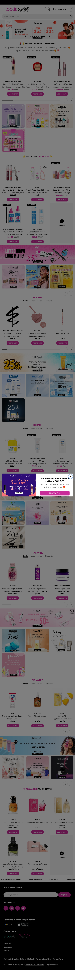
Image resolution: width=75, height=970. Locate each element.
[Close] (70, 476)
